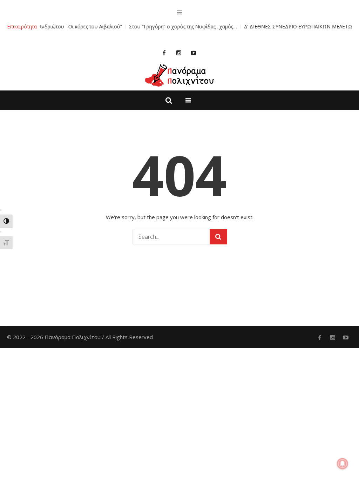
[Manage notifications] (342, 463)
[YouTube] (193, 52)
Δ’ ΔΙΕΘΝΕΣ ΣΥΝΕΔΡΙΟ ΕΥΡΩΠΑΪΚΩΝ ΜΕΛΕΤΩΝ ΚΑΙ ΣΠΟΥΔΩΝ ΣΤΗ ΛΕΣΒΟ (265, 26)
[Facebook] (164, 52)
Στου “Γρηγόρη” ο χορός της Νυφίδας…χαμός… (116, 26)
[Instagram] (178, 52)
